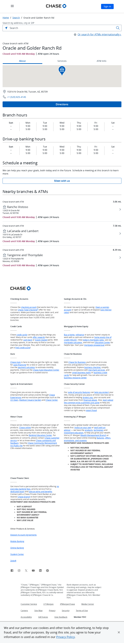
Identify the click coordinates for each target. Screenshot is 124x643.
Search (16, 17)
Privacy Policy (65, 637)
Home (6, 17)
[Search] (118, 28)
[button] (119, 632)
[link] (12, 571)
